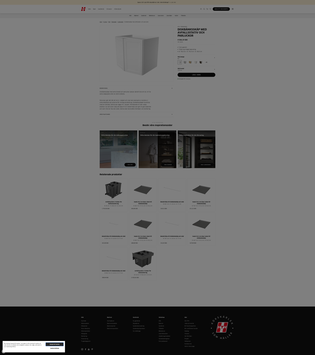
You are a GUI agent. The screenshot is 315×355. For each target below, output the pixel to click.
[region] (34, 346)
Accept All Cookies (54, 344)
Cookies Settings (54, 348)
